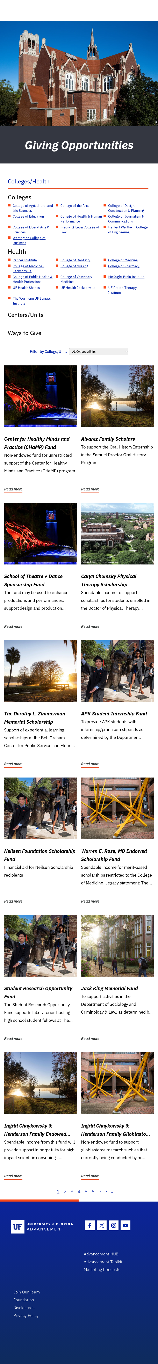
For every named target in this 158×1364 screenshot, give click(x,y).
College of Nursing (74, 266)
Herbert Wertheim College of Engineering (128, 229)
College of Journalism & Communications (126, 218)
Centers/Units (26, 315)
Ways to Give (24, 333)
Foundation (23, 1300)
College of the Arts (74, 206)
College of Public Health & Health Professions (32, 279)
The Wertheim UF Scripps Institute (32, 300)
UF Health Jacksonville (77, 288)
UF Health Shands (26, 288)
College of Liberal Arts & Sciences (31, 229)
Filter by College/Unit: (48, 351)
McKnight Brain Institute (126, 277)
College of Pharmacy (123, 266)
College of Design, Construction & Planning (126, 208)
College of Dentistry (75, 260)
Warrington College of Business (29, 240)
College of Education (28, 216)
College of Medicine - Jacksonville (28, 268)
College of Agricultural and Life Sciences (33, 208)
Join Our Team (26, 1292)
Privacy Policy (26, 1315)
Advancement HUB (101, 1254)
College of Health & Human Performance (81, 218)
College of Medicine (123, 260)
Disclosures (24, 1307)
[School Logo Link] (42, 1226)
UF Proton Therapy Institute (122, 290)
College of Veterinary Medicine (76, 279)
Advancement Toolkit (103, 1261)
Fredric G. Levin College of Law (79, 229)
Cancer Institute (25, 260)
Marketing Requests (102, 1269)
